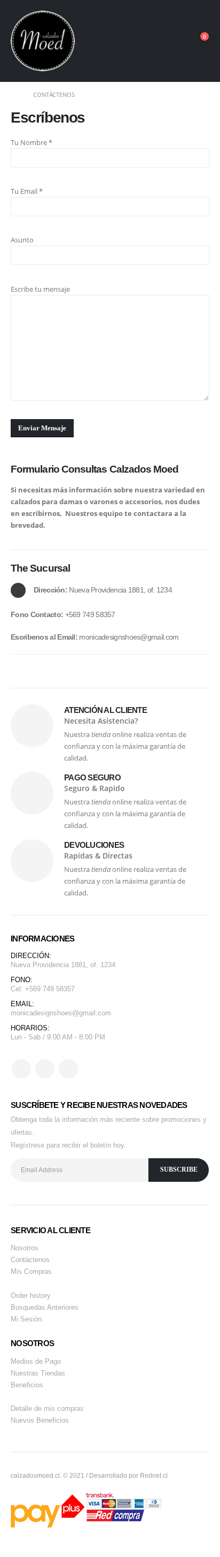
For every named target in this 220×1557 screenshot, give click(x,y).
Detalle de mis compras (47, 1408)
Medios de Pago (36, 1361)
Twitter (44, 1068)
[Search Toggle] (153, 40)
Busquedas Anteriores (44, 1307)
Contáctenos (30, 1260)
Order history (31, 1296)
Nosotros (24, 1248)
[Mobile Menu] (177, 41)
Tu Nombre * (31, 142)
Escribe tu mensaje (40, 289)
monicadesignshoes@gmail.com (61, 1013)
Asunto (22, 240)
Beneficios (27, 1385)
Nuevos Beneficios (40, 1420)
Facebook (21, 1068)
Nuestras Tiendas (38, 1373)
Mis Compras (31, 1271)
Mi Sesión (26, 1319)
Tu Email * (27, 191)
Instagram (68, 1068)
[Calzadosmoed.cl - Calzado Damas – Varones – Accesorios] (43, 41)
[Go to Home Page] (14, 95)
